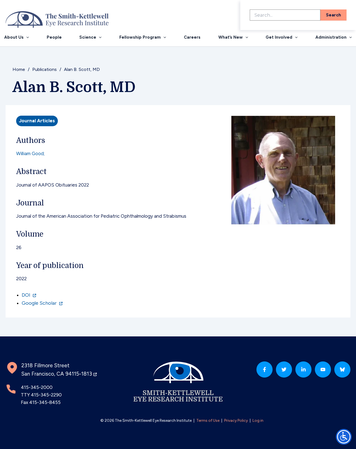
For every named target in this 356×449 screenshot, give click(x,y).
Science (87, 37)
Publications (44, 69)
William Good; (30, 153)
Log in (258, 420)
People (54, 37)
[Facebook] (264, 369)
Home (19, 69)
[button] (26, 37)
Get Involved (279, 37)
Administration (331, 37)
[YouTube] (323, 369)
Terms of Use (207, 420)
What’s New (230, 37)
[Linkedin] (303, 369)
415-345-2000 (37, 387)
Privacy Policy (236, 420)
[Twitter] (284, 369)
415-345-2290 (46, 395)
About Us (14, 37)
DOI (26, 295)
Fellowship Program (140, 37)
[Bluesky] (342, 369)
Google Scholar (40, 303)
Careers (192, 37)
